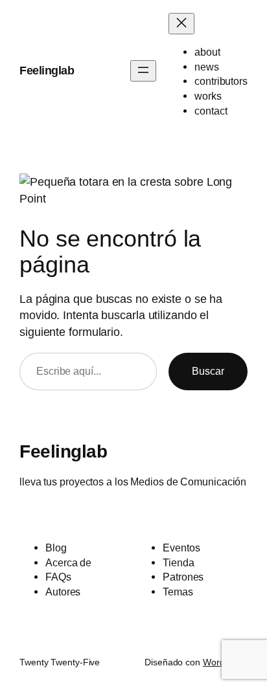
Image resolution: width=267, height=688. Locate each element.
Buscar (208, 371)
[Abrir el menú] (143, 71)
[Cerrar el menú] (181, 23)
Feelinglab (46, 70)
